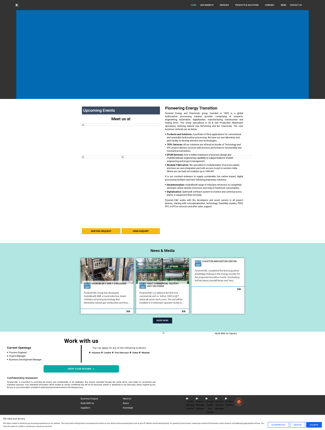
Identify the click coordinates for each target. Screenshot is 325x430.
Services (224, 5)
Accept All (314, 425)
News (283, 5)
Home (193, 5)
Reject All (298, 425)
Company (269, 5)
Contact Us (296, 5)
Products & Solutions (246, 5)
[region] (162, 422)
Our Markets (206, 5)
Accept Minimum (278, 425)
